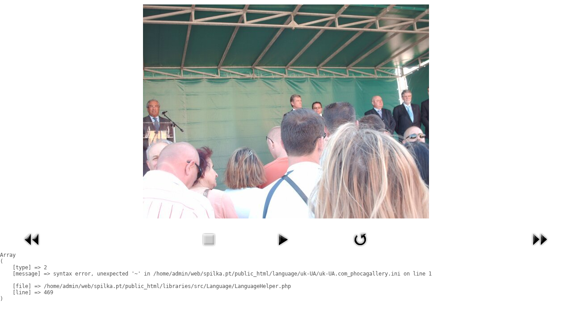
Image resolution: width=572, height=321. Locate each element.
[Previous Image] (32, 248)
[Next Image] (540, 248)
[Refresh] (360, 248)
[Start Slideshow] (283, 248)
